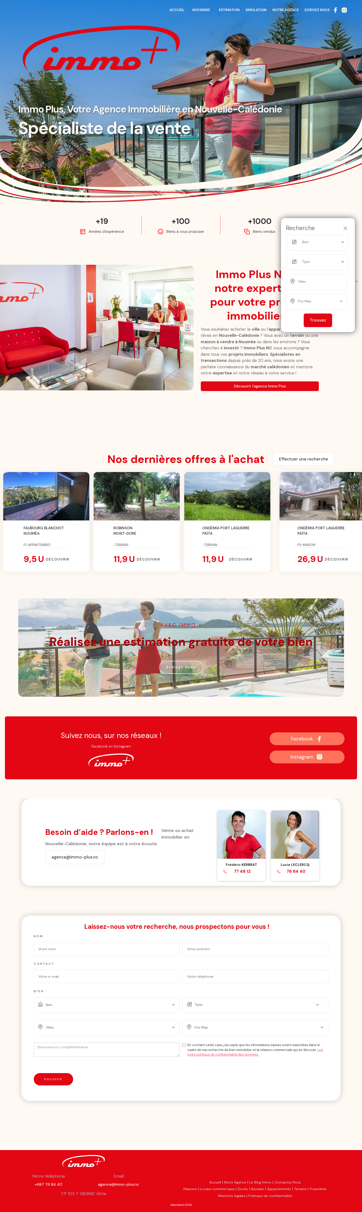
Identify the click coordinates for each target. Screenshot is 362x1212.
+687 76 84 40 (48, 1184)
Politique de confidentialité (270, 1196)
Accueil (215, 1182)
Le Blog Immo (260, 1182)
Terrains (300, 1189)
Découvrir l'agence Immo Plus (260, 386)
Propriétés (318, 1189)
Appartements (279, 1189)
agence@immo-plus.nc (118, 1184)
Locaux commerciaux (217, 1189)
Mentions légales (231, 1196)
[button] (322, 242)
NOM (38, 936)
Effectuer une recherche (303, 459)
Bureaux (257, 1189)
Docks (243, 1189)
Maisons (190, 1189)
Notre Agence (235, 1182)
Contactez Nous (288, 1182)
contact (44, 964)
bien (39, 991)
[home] (46, 12)
